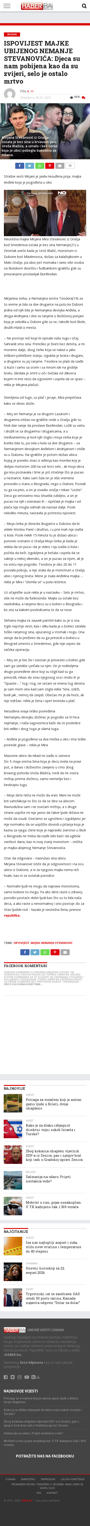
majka (35, 943)
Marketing (28, 1479)
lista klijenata (31, 1362)
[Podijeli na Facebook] (20, 164)
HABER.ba (13, 1354)
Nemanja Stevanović (56, 943)
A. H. (30, 91)
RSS (39, 1493)
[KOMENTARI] (70, 164)
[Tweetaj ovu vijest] (30, 164)
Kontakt (52, 1493)
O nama (10, 1479)
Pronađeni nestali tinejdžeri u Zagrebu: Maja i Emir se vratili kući (47, 1486)
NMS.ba (27, 1500)
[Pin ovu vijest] (50, 164)
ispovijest (22, 943)
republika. (12, 915)
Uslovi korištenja (72, 1479)
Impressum (48, 1479)
